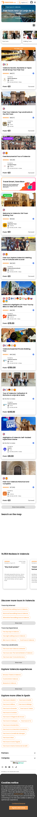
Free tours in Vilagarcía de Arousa (13, 717)
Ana (9, 492)
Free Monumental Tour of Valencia (16, 156)
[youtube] (9, 767)
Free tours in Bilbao (9, 704)
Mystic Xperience (12, 78)
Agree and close (18, 808)
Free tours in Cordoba (10, 712)
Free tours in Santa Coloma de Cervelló (15, 746)
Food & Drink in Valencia (10, 679)
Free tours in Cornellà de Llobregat (14, 733)
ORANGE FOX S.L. (12, 315)
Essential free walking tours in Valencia (15, 609)
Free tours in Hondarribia (11, 725)
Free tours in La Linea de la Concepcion (15, 729)
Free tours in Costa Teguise (11, 742)
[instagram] (2, 767)
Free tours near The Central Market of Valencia (17, 653)
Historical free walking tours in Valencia (15, 613)
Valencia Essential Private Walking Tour (16, 350)
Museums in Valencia (9, 683)
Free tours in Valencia (13, 7)
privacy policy (19, 794)
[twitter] (13, 767)
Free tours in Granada (10, 708)
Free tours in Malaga (25, 704)
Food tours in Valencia (27, 640)
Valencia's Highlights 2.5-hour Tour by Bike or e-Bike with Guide (18, 306)
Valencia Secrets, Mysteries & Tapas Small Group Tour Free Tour (17, 69)
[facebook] (6, 767)
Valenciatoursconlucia (14, 268)
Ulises (9, 122)
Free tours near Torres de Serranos (14, 657)
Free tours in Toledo (26, 708)
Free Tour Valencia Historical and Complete (16, 483)
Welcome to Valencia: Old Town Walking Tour (15, 214)
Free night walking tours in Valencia (14, 636)
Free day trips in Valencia (11, 632)
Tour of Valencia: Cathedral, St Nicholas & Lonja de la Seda (15, 394)
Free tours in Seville (25, 700)
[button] (11, 37)
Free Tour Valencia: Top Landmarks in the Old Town (17, 113)
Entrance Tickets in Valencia (12, 675)
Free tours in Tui (26, 721)
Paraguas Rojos (12, 164)
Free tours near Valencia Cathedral (14, 649)
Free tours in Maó (8, 737)
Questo (10, 448)
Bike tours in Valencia (9, 640)
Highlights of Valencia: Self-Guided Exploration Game (17, 438)
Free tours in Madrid (9, 700)
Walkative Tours (12, 224)
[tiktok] (16, 767)
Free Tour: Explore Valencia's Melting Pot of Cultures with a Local (17, 259)
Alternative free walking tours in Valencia (16, 617)
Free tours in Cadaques (10, 721)
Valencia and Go (12, 359)
